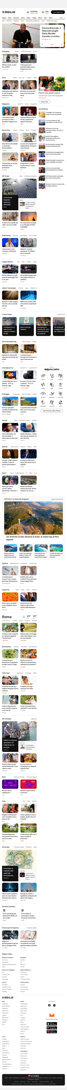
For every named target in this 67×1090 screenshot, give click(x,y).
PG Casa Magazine (7, 1064)
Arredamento (33, 563)
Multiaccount (5, 1017)
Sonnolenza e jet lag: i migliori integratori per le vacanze (10, 689)
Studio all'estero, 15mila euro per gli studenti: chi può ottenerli (28, 436)
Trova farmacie (24, 1058)
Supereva (5, 590)
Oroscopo (6, 847)
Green (5, 207)
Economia (16, 18)
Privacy (28, 1081)
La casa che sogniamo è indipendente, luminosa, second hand (28, 146)
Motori (40, 18)
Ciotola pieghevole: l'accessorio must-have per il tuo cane (10, 836)
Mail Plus (9, 20)
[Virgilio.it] (8, 12)
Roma (7, 617)
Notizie (4, 18)
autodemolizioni (6, 974)
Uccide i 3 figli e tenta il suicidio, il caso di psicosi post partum (10, 462)
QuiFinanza (6, 235)
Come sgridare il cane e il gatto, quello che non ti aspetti (28, 817)
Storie (22, 589)
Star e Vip (21, 77)
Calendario (4, 1020)
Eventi (21, 620)
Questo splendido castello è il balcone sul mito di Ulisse (10, 410)
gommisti (4, 977)
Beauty (15, 130)
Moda (21, 71)
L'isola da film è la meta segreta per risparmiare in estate (41, 555)
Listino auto (5, 1050)
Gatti (28, 801)
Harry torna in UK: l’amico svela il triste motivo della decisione (27, 605)
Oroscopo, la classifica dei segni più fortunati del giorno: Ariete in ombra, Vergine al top (10, 872)
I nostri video (7, 314)
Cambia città (5, 620)
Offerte (17, 51)
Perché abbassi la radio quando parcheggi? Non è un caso (10, 277)
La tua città (23, 1060)
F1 (26, 473)
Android (21, 288)
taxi (3, 972)
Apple (27, 288)
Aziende (34, 620)
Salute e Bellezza (25, 970)
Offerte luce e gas (52, 20)
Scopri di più (44, 101)
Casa (3, 361)
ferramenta (5, 960)
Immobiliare (23, 235)
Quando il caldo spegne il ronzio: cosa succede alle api (10, 304)
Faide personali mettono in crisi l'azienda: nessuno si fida (10, 93)
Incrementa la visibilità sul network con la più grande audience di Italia (28, 943)
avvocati (22, 984)
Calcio (11, 473)
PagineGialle (5, 1057)
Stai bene (4, 693)
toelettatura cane (6, 987)
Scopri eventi (23, 1056)
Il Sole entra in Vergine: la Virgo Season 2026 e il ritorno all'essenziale (30, 877)
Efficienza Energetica (31, 176)
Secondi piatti (33, 646)
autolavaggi (5, 979)
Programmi (33, 104)
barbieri (22, 977)
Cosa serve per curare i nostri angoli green (51, 95)
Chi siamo (16, 1081)
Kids (3, 777)
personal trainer (24, 989)
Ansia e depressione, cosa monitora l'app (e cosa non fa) (9, 708)
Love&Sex (34, 130)
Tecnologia (5, 69)
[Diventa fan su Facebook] (49, 1005)
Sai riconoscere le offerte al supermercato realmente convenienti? (28, 662)
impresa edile (5, 962)
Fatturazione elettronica (33, 20)
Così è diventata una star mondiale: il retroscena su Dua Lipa (10, 436)
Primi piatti (24, 646)
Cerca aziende (24, 1053)
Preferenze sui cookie (44, 1081)
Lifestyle (29, 77)
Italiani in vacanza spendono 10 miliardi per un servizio (27, 251)
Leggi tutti (34, 719)
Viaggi (34, 18)
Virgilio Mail (5, 1004)
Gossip (22, 1033)
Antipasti (16, 646)
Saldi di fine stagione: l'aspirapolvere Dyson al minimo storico (53, 138)
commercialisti (24, 987)
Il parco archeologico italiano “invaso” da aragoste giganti (25, 555)
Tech (45, 18)
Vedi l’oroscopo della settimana (52, 410)
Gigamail (4, 1015)
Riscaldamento (14, 563)
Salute (35, 673)
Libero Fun (23, 1048)
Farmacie (27, 620)
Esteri (35, 446)
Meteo (28, 18)
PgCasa (5, 563)
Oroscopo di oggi (19, 847)
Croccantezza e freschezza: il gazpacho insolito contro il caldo (10, 662)
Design (35, 341)
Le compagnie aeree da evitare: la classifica (30, 747)
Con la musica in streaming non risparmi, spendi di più (28, 766)
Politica (29, 446)
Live (35, 473)
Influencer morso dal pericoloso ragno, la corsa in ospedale (54, 130)
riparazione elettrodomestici (9, 964)
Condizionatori (6, 583)
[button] (61, 44)
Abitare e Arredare (7, 957)
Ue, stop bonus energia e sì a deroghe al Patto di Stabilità (28, 225)
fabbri (3, 966)
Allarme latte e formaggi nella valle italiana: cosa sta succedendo (28, 636)
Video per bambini (19, 777)
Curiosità (44, 39)
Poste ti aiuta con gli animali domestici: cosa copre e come (10, 766)
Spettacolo (5, 97)
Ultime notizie (14, 446)
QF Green (5, 176)
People (15, 77)
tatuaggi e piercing (25, 979)
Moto (23, 262)
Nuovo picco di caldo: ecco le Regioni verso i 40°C (9, 605)
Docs (43, 20)
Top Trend (5, 947)
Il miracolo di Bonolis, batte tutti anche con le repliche (28, 462)
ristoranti (22, 964)
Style (27, 130)
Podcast (34, 801)
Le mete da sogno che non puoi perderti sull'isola (56, 555)
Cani (24, 801)
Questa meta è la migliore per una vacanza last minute (10, 555)
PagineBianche (6, 1066)
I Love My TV (23, 368)
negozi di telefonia (7, 989)
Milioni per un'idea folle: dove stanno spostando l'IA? (28, 304)
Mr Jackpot (23, 1046)
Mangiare (23, 957)
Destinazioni (16, 394)
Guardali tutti (61, 314)
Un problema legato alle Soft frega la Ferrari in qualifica (28, 277)
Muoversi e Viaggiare (8, 970)
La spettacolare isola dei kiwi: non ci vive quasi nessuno (28, 410)
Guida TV (20, 104)
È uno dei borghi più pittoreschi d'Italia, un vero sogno (10, 916)
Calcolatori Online (24, 1067)
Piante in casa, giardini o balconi (49, 93)
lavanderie (5, 984)
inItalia (22, 1022)
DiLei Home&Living (9, 341)
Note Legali (22, 1081)
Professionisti (24, 982)
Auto (18, 262)
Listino (35, 262)
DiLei (4, 78)
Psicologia (28, 673)
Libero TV (22, 1031)
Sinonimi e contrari (24, 420)
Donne (23, 18)
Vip (21, 169)
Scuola (4, 420)
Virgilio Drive (5, 1010)
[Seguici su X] (54, 1005)
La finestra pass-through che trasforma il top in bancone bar (28, 357)
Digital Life (34, 288)
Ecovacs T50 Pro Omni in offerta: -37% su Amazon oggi (28, 383)
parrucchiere (23, 972)
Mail (3, 20)
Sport (9, 18)
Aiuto (3, 1024)
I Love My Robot (24, 387)
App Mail (4, 1022)
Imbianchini (24, 563)
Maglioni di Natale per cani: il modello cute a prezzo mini (9, 817)
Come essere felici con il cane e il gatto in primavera (28, 836)
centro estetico (24, 974)
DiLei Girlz (6, 130)
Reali (21, 97)
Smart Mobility (5, 1052)
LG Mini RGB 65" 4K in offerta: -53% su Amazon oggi (9, 383)
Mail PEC (16, 20)
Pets (4, 801)
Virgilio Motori (7, 262)
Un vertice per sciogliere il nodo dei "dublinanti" (60, 329)
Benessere (20, 673)
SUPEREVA (36, 1079)
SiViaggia (5, 394)
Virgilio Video (23, 1010)
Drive (22, 20)
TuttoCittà (4, 1068)
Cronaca (22, 446)
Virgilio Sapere (5, 1041)
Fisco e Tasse (33, 235)
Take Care (6, 673)
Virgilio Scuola (5, 1043)
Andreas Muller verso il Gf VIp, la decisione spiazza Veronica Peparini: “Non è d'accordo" (28, 122)
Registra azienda (6, 1059)
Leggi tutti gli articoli (57, 499)
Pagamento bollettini (25, 1043)
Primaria (34, 420)
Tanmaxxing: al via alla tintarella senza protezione (9, 165)
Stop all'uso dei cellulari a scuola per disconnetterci (10, 146)
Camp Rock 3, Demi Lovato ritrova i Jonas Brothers (27, 165)
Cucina (4, 666)
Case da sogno (26, 341)
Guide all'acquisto (26, 51)
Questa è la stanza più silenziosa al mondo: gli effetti (10, 357)
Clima (21, 176)
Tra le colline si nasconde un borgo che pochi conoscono (28, 916)
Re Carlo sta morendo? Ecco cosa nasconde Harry (28, 93)
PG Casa (4, 1062)
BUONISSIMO (31, 1079)
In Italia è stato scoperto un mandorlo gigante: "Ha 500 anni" (10, 636)
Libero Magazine (24, 1029)
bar (21, 962)
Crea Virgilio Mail (58, 12)
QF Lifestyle (6, 719)
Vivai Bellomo (42, 97)
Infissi (22, 583)
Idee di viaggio (26, 394)
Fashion (21, 130)
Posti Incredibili (6, 414)
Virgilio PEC (5, 1008)
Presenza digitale (32, 928)
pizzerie (22, 966)
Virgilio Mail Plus (6, 1006)
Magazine (5, 104)
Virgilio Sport (23, 1006)
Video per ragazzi (32, 777)
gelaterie (22, 960)
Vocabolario (23, 1063)
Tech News (23, 308)
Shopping (4, 1039)
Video (50, 18)
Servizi (4, 982)
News (26, 104)
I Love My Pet (33, 368)
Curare (4, 712)
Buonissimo (6, 647)
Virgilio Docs (5, 1013)
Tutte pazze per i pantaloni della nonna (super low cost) (27, 67)
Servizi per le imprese (10, 928)
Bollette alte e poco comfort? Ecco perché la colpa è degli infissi (28, 579)
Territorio (5, 640)
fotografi (22, 991)
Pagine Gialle (7, 954)
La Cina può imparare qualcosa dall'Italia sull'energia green (7, 201)
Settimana (28, 847)
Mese (35, 847)
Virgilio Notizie (23, 1004)
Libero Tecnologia (9, 288)
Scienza (4, 308)
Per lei (35, 51)
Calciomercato (19, 473)
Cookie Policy (35, 1081)
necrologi (4, 991)
